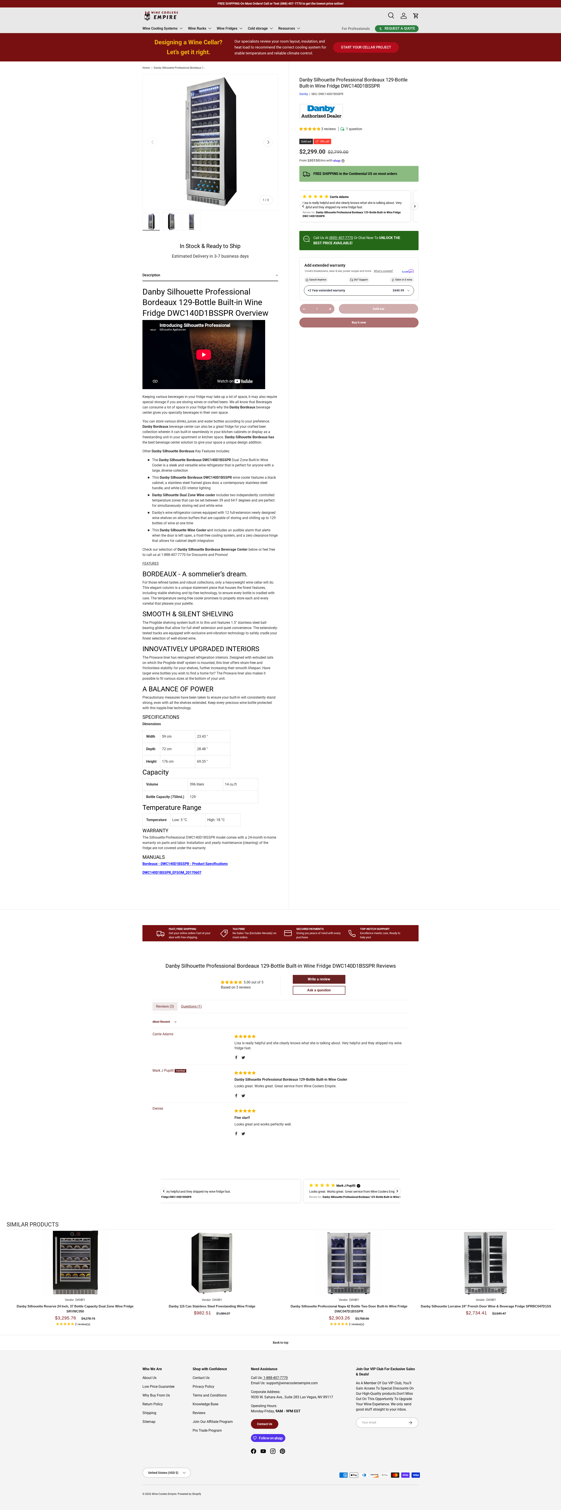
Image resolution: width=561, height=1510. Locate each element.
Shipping (149, 1413)
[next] (550, 1280)
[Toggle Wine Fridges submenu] (240, 28)
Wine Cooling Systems (160, 28)
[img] (245, 1036)
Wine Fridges (227, 28)
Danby (303, 94)
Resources (286, 28)
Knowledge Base (205, 1404)
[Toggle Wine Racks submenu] (209, 28)
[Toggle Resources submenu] (298, 28)
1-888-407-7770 (275, 1378)
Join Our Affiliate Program (213, 1422)
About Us (149, 1378)
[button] (310, 129)
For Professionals (356, 29)
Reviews (199, 1413)
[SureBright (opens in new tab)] (408, 271)
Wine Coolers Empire (164, 1494)
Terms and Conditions (210, 1395)
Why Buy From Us (156, 1395)
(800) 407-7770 (341, 238)
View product (75, 1267)
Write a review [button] (319, 979)
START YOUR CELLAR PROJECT (366, 47)
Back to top (280, 1342)
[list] (210, 142)
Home (146, 67)
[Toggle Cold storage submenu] (271, 28)
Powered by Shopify (189, 1494)
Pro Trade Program (207, 1430)
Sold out (378, 309)
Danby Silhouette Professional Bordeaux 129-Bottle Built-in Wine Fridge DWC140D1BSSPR (180, 67)
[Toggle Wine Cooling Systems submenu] (181, 28)
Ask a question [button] (319, 990)
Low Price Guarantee (158, 1386)
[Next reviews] (415, 206)
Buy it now (359, 322)
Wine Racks (197, 28)
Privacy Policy (203, 1386)
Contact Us (201, 1378)
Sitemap (148, 1422)
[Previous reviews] (303, 206)
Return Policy (152, 1404)
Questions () (191, 1006)
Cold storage (258, 28)
